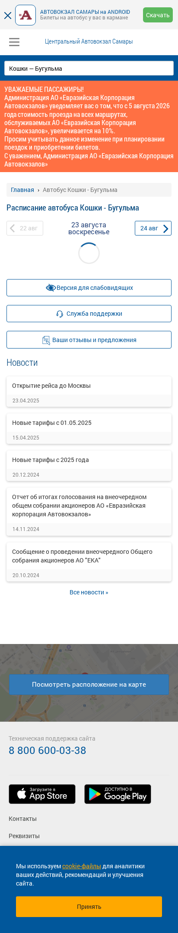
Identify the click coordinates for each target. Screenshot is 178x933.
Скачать (158, 15)
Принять (89, 906)
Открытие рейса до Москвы (51, 385)
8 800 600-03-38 (47, 750)
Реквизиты (24, 836)
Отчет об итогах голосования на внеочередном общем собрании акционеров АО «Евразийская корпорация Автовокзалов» (79, 505)
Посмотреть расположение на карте (89, 684)
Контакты (23, 818)
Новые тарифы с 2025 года (50, 460)
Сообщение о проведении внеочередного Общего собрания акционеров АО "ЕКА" (82, 555)
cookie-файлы (81, 866)
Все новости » (89, 592)
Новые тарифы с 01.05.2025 (52, 422)
